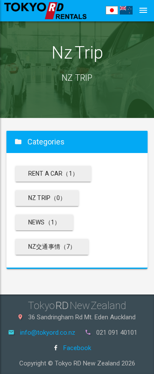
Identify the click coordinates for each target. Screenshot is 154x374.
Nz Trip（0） (47, 197)
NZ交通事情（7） (52, 246)
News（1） (44, 222)
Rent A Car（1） (53, 173)
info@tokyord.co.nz (47, 332)
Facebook (76, 348)
